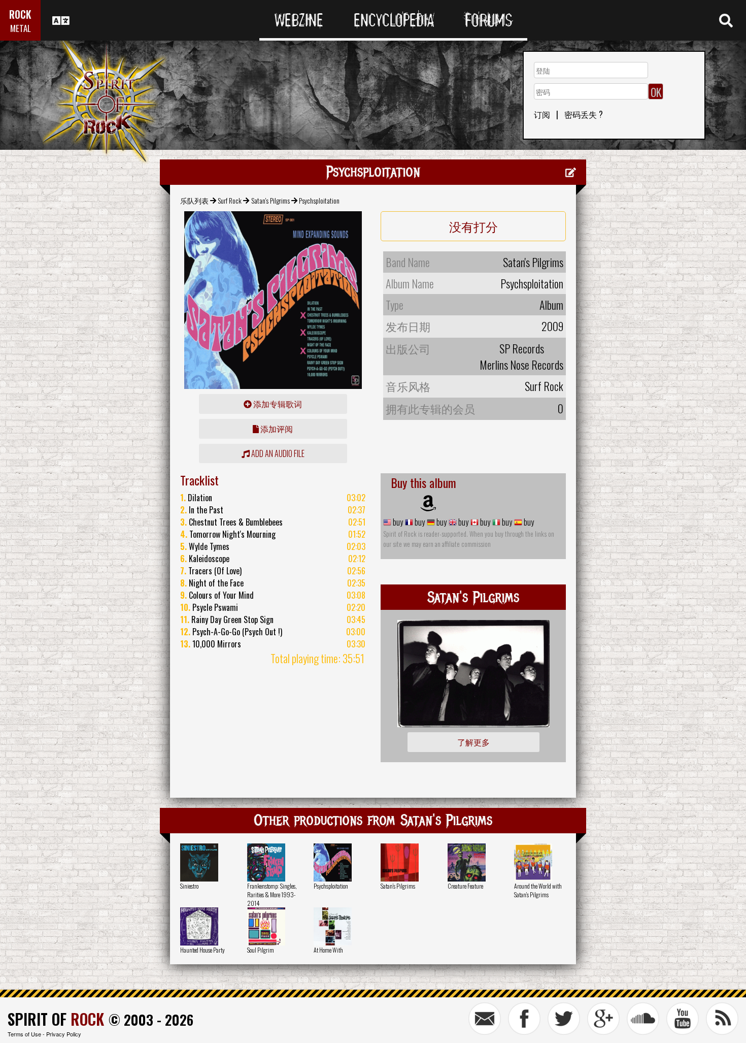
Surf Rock (230, 200)
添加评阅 (276, 428)
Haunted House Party (202, 950)
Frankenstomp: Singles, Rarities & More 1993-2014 (272, 894)
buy (397, 522)
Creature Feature (465, 886)
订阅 (542, 114)
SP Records (521, 348)
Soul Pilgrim (260, 950)
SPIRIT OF (56, 1018)
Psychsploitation (331, 886)
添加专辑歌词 (277, 404)
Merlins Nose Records (521, 364)
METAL (20, 28)
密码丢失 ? (583, 114)
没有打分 (473, 226)
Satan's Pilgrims (270, 200)
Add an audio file (277, 453)
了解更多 (473, 742)
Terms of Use (24, 1034)
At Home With (328, 950)
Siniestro (189, 886)
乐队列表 (194, 200)
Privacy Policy (63, 1034)
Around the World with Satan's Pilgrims (538, 890)
